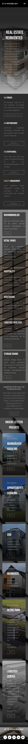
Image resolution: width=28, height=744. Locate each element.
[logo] (10, 3)
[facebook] (5, 737)
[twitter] (9, 737)
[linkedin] (18, 737)
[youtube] (23, 737)
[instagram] (14, 737)
